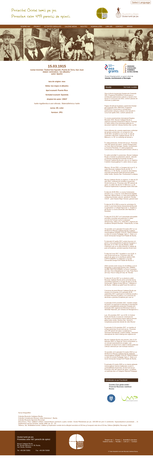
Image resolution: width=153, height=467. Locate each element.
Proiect (37, 26)
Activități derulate (52, 26)
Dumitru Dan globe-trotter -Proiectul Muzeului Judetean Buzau (120, 387)
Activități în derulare (130, 440)
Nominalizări (96, 26)
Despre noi (25, 26)
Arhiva (129, 26)
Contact (119, 26)
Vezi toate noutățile (130, 87)
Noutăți (83, 26)
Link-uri (109, 26)
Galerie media (71, 26)
